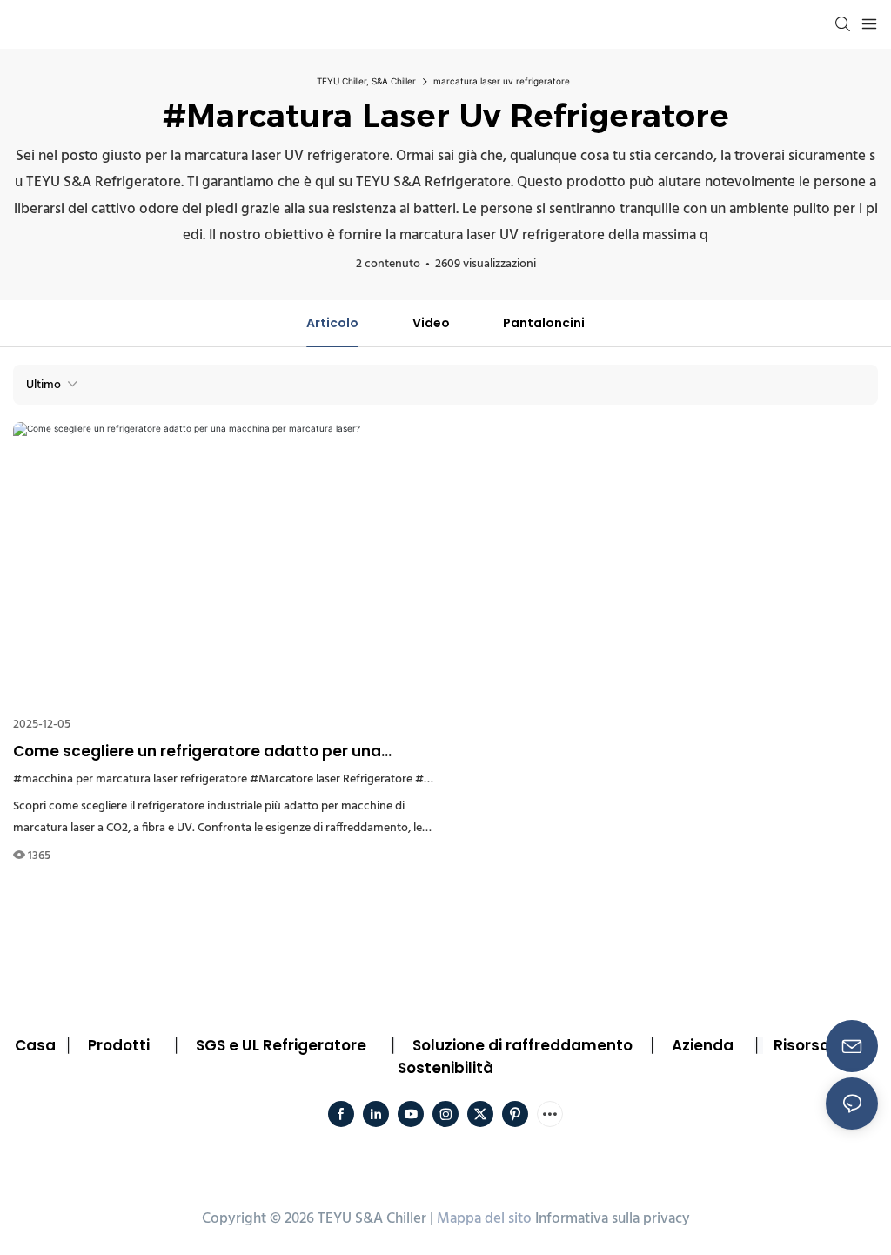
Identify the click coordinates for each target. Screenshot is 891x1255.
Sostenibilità (445, 1067)
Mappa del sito (484, 1219)
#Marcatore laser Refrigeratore (331, 779)
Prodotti (119, 1045)
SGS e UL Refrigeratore (281, 1045)
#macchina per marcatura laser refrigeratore (130, 779)
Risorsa (802, 1045)
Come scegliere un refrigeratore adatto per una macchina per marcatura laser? (197, 752)
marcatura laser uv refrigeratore (501, 81)
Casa (35, 1045)
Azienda (703, 1045)
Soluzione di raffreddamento (522, 1045)
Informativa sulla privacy (612, 1219)
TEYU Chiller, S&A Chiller (366, 81)
